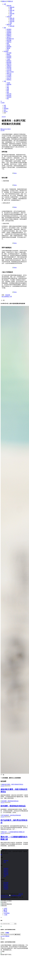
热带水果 (12, 13)
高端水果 (9, 5)
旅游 (8, 92)
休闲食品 (9, 29)
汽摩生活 (9, 65)
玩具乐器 (9, 68)
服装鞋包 (9, 64)
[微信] (1, 854)
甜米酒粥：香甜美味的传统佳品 (13, 806)
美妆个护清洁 (10, 71)
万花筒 (8, 82)
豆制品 (8, 45)
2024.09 (5, 111)
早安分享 (9, 93)
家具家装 (9, 56)
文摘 (5, 81)
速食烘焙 (9, 46)
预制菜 (8, 48)
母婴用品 (9, 67)
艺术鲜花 (9, 76)
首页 (5, 105)
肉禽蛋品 (9, 42)
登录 (3, 102)
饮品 (8, 49)
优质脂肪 (9, 32)
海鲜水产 (9, 37)
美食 (5, 27)
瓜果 (11, 15)
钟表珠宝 (9, 79)
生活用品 (6, 51)
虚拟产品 (9, 73)
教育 (8, 90)
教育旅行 (9, 60)
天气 (8, 86)
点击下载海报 (5, 936)
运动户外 (9, 78)
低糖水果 (12, 7)
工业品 (8, 59)
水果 (5, 4)
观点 (8, 98)
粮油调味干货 (10, 38)
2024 (5, 110)
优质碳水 (9, 30)
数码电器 (9, 62)
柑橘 (11, 8)
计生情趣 (9, 75)
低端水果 (9, 24)
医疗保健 (9, 53)
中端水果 (9, 16)
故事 (8, 89)
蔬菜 (8, 43)
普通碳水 (9, 35)
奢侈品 (8, 54)
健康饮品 (9, 34)
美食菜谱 (9, 97)
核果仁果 (12, 10)
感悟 (8, 87)
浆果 (11, 12)
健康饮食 (9, 84)
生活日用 (9, 70)
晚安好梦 (9, 95)
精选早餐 (9, 40)
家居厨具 (9, 57)
